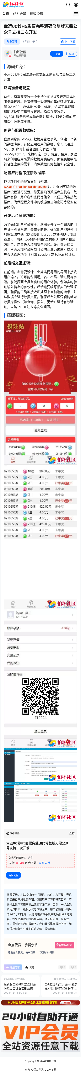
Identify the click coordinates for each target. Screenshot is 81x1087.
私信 (71, 54)
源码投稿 (36, 14)
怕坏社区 (51, 1061)
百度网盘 (13, 875)
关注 (57, 54)
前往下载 (70, 41)
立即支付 (44, 863)
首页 (5, 14)
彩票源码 (12, 41)
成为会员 (19, 14)
